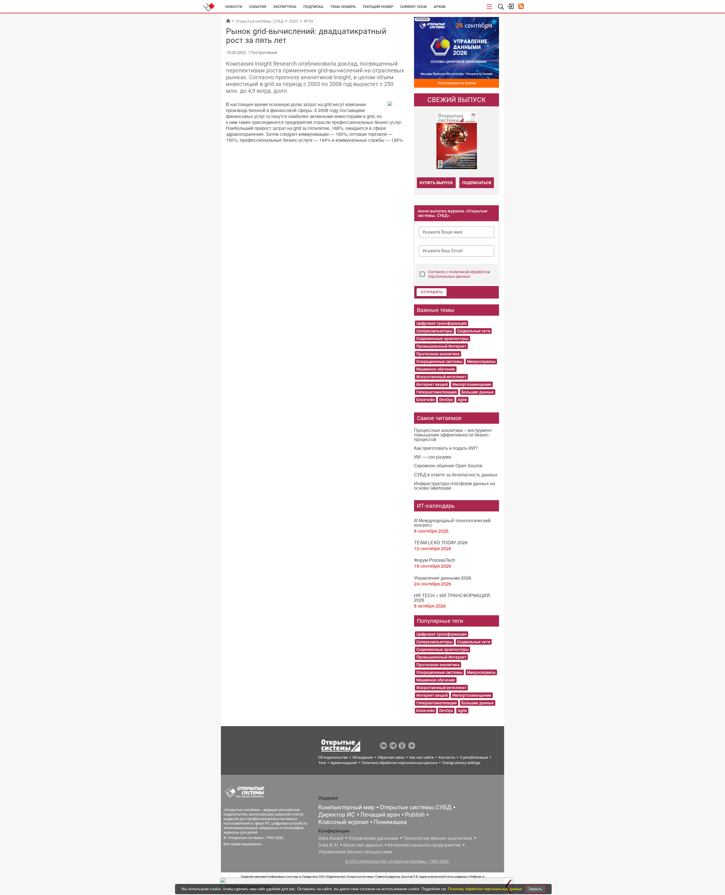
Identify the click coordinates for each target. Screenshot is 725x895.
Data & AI (328, 845)
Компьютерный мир (346, 807)
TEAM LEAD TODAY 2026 (441, 542)
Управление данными (373, 838)
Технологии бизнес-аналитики (437, 838)
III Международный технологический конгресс (452, 522)
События (257, 7)
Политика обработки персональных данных (399, 763)
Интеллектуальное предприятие (424, 845)
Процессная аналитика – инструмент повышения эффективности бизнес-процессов (453, 434)
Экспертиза (285, 7)
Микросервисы (481, 361)
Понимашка (390, 822)
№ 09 (308, 21)
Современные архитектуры (442, 338)
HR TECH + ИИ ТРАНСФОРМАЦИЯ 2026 (452, 597)
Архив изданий (343, 763)
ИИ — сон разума (432, 456)
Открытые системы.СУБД (415, 807)
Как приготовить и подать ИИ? (446, 448)
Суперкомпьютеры (434, 331)
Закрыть (535, 889)
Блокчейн (425, 399)
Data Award (330, 838)
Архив (439, 7)
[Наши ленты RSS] (520, 6)
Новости (233, 7)
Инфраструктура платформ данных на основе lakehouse (454, 485)
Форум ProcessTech (434, 560)
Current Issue (413, 7)
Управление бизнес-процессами (355, 852)
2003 (293, 21)
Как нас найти (421, 757)
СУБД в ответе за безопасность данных (455, 474)
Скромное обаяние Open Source (448, 465)
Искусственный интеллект (441, 377)
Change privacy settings (461, 763)
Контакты (446, 757)
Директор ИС (336, 814)
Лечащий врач (380, 814)
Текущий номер (377, 7)
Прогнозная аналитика (438, 354)
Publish (415, 814)
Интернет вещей (432, 384)
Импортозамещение (471, 384)
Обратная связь (391, 757)
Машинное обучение (435, 369)
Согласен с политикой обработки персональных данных (459, 274)
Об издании (362, 757)
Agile (462, 399)
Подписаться (476, 182)
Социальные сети (473, 331)
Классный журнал (343, 822)
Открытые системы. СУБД (259, 21)
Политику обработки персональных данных (485, 889)
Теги (322, 763)
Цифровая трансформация (441, 323)
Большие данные (477, 392)
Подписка (313, 7)
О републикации (474, 757)
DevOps (446, 399)
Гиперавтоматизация (436, 392)
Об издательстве (333, 757)
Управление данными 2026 (442, 578)
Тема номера (343, 7)
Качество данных (363, 845)
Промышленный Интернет (441, 346)
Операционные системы (439, 361)
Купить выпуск (436, 182)
